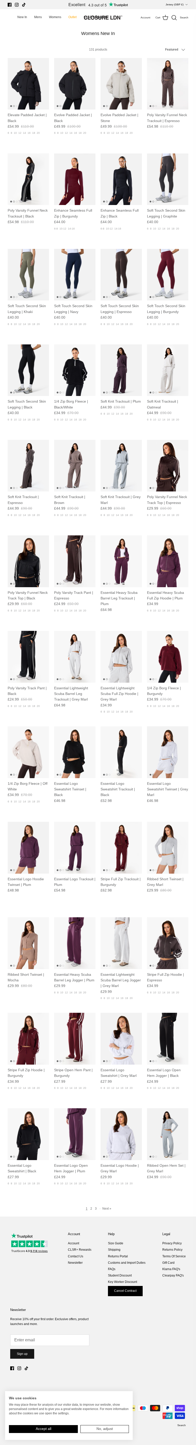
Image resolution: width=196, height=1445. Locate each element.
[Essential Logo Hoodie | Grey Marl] (121, 1134)
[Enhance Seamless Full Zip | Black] (121, 179)
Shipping (114, 1249)
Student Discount (120, 1275)
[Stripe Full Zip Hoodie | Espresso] (167, 943)
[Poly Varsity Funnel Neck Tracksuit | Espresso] (167, 84)
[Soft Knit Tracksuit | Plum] (121, 370)
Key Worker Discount (122, 1282)
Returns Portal (118, 1256)
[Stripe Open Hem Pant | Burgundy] (74, 1039)
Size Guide (115, 1243)
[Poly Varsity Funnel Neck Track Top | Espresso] (167, 466)
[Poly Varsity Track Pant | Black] (28, 657)
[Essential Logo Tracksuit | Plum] (74, 848)
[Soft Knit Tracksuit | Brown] (74, 466)
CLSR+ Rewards (79, 1249)
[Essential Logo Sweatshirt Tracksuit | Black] (121, 752)
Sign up (22, 1354)
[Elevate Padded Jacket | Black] (28, 84)
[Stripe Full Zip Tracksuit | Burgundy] (121, 848)
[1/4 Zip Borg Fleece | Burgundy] (167, 657)
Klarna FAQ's (171, 1269)
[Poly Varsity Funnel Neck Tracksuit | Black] (28, 179)
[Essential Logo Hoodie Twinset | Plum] (28, 848)
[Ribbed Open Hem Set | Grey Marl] (167, 1134)
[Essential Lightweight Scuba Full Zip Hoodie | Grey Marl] (121, 657)
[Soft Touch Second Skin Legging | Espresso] (121, 275)
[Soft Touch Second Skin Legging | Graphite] (167, 179)
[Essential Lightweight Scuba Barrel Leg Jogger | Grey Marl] (121, 943)
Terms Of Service (174, 1256)
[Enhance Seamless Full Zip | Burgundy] (74, 179)
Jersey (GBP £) (174, 4)
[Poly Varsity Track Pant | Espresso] (74, 561)
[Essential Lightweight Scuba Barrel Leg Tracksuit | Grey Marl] (74, 657)
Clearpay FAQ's (173, 1275)
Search (181, 1425)
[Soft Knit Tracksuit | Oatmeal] (167, 370)
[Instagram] (17, 5)
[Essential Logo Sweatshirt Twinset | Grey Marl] (167, 752)
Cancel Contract (125, 1291)
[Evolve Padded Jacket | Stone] (121, 84)
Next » (106, 1208)
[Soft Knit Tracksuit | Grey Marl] (121, 466)
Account (73, 1243)
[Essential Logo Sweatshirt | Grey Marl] (121, 1039)
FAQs (111, 1269)
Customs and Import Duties (126, 1263)
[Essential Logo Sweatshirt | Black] (28, 1134)
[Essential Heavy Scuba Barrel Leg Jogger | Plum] (74, 943)
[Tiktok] (24, 5)
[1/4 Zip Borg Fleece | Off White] (28, 752)
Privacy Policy (172, 1243)
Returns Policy (172, 1249)
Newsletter (75, 1263)
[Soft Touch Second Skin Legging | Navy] (74, 275)
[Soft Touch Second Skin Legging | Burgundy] (167, 275)
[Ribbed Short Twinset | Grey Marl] (167, 848)
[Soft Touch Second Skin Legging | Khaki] (28, 275)
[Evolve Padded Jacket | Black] (74, 84)
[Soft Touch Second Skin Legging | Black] (28, 370)
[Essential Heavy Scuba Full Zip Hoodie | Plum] (167, 561)
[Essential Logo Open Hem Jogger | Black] (167, 1039)
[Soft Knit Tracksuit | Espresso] (28, 466)
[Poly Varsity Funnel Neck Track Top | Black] (28, 561)
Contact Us (75, 1256)
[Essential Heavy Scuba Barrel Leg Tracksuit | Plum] (121, 561)
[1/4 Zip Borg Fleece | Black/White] (74, 370)
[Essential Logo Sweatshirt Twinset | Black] (74, 752)
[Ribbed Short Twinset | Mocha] (28, 943)
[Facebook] (9, 5)
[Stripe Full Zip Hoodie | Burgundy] (28, 1039)
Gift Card (168, 1263)
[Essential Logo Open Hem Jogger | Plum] (74, 1134)
